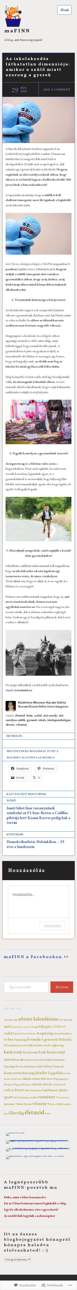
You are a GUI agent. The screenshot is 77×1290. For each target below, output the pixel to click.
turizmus (9, 1104)
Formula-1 (35, 1039)
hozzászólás (52, 926)
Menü (65, 10)
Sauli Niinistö (50, 1090)
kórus (21, 1066)
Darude (17, 1033)
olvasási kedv (59, 1084)
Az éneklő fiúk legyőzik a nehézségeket (29, 1216)
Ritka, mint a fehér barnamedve (25, 1197)
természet (46, 1097)
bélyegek (45, 1026)
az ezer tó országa (31, 1026)
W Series (51, 1104)
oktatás (10, 724)
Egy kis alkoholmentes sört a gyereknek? (31, 1209)
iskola (42, 720)
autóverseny (17, 1026)
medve (7, 1079)
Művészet (47, 1078)
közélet (41, 1072)
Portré (19, 1089)
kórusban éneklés (34, 1066)
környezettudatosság (19, 1072)
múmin (36, 1079)
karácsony (13, 1052)
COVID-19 (58, 1026)
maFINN (17, 31)
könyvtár (59, 1066)
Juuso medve (44, 1045)
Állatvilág (16, 1113)
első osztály (50, 715)
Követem (62, 987)
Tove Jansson (62, 1097)
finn (10, 1039)
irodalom (30, 1045)
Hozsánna (10, 1045)
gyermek (32, 720)
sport (8, 1097)
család (38, 715)
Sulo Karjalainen (21, 1097)
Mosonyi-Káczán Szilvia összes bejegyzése (43, 706)
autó (8, 1026)
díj (38, 1033)
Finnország (20, 1039)
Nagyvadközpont (22, 1084)
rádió (27, 1090)
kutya (49, 1059)
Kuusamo (59, 1060)
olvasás (47, 1084)
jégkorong (58, 1045)
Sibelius (63, 1090)
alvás (61, 1019)
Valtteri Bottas (23, 1104)
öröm (29, 715)
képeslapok (11, 1066)
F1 (5, 1039)
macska (66, 1073)
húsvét (20, 1045)
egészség (46, 1032)
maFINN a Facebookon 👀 (37, 957)
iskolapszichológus (59, 720)
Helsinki (64, 1039)
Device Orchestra (28, 1033)
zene (59, 1103)
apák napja (67, 1019)
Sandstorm (36, 1090)
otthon (9, 1089)
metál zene (16, 1079)
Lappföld (55, 1072)
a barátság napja (10, 1019)
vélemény (21, 724)
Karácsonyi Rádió (34, 1052)
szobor (34, 1097)
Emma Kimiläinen (63, 1033)
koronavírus (37, 1059)
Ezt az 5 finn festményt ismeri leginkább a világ (35, 1203)
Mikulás (26, 1079)
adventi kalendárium (38, 1018)
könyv (48, 1065)
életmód (20, 715)
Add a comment (56, 89)
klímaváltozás (20, 1059)
